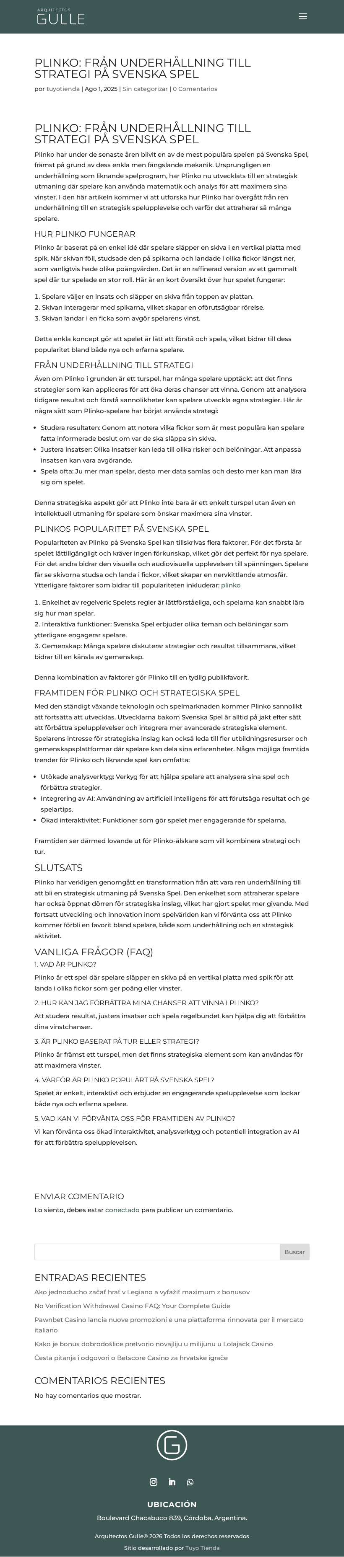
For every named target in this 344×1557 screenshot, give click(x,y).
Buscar (294, 1252)
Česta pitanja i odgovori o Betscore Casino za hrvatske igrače (131, 1358)
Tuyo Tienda (202, 1547)
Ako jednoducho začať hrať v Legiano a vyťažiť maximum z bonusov (142, 1292)
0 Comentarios (195, 89)
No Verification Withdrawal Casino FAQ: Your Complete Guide (132, 1306)
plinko (231, 585)
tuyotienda (63, 89)
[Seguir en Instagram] (153, 1482)
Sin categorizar (145, 89)
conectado (122, 1210)
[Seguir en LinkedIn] (172, 1482)
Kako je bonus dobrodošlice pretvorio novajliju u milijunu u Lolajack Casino (153, 1344)
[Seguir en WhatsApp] (190, 1482)
